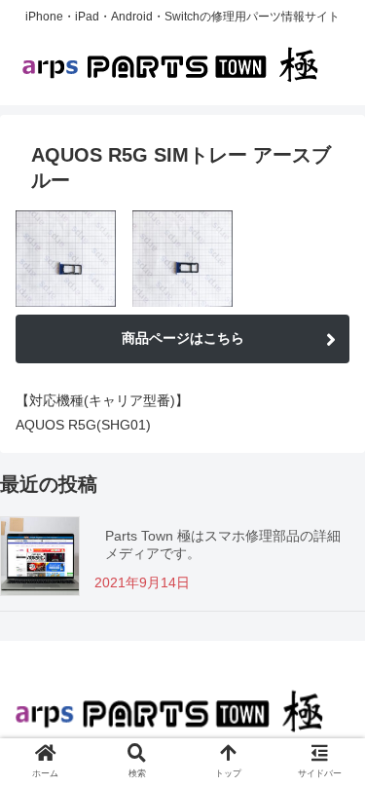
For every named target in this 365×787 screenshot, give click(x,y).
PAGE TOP (337, 747)
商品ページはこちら (183, 338)
